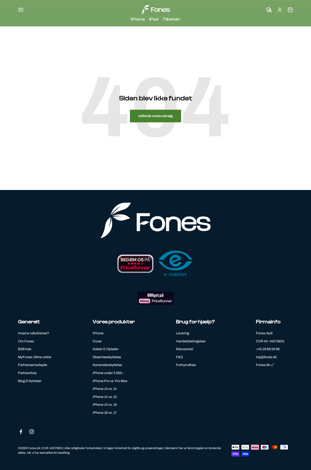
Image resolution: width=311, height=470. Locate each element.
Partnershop (27, 373)
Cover (97, 341)
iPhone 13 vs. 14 (105, 389)
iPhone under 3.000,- (108, 373)
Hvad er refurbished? (33, 333)
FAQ (179, 357)
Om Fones (26, 341)
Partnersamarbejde (32, 365)
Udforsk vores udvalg (155, 116)
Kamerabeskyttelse (107, 365)
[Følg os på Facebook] (21, 431)
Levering (182, 333)
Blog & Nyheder (29, 381)
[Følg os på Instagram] (31, 431)
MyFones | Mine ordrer (34, 357)
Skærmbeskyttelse (107, 357)
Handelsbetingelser (191, 341)
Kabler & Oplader (105, 349)
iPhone (138, 19)
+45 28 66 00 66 (268, 349)
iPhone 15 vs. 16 (105, 404)
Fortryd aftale (186, 365)
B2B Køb (24, 349)
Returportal (184, 349)
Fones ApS (264, 333)
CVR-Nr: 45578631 (270, 341)
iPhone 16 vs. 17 (105, 412)
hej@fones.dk (266, 357)
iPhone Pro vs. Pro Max (110, 381)
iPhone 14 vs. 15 (105, 397)
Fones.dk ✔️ (265, 365)
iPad (153, 19)
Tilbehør (171, 19)
